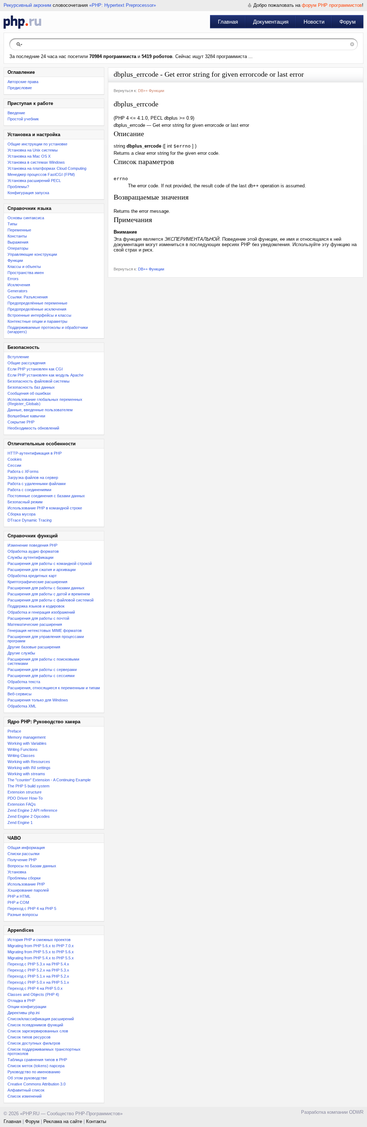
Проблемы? (18, 186)
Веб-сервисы (20, 694)
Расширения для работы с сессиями (41, 675)
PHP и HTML (19, 896)
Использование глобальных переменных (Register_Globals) (45, 401)
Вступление (18, 357)
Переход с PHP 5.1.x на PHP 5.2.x (38, 976)
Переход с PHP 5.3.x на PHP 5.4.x (38, 964)
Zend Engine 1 (20, 822)
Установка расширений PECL (34, 180)
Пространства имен (26, 272)
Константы (17, 236)
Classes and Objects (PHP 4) (33, 994)
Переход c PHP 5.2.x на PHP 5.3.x (38, 970)
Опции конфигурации (27, 1006)
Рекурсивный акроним (27, 5)
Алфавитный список (26, 1090)
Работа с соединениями (29, 490)
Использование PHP (26, 884)
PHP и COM (18, 902)
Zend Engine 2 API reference (32, 810)
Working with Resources (29, 761)
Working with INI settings (29, 768)
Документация (271, 22)
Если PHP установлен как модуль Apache (46, 375)
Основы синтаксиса (26, 218)
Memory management (27, 737)
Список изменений (25, 1096)
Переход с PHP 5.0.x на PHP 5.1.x (38, 982)
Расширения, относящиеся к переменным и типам (54, 688)
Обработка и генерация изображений (41, 612)
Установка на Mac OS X (29, 156)
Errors (13, 279)
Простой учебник (23, 119)
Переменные (19, 230)
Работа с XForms (23, 471)
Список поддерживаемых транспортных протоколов (44, 1051)
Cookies (15, 459)
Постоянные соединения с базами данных (46, 496)
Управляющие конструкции (32, 254)
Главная (228, 22)
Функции (15, 260)
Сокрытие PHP (21, 422)
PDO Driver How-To (25, 798)
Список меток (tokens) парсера (36, 1066)
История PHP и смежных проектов (39, 939)
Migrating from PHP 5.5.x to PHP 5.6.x (41, 952)
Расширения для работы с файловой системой (51, 600)
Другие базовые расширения (34, 647)
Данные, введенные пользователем (40, 410)
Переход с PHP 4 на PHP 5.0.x (35, 988)
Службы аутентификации (30, 557)
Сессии (14, 465)
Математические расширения (35, 624)
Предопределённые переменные (37, 303)
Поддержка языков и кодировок (36, 606)
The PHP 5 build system (28, 786)
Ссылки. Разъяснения (28, 297)
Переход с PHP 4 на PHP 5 (32, 908)
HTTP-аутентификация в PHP (35, 453)
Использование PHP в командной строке (45, 508)
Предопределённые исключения (37, 309)
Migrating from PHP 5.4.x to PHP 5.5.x (41, 958)
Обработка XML (22, 706)
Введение (16, 113)
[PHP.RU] (22, 22)
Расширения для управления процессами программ (46, 638)
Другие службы (21, 653)
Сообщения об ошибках (29, 393)
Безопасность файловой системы (39, 381)
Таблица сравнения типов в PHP (37, 1060)
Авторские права (23, 82)
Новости (314, 22)
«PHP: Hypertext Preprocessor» (122, 5)
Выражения (18, 242)
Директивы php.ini (23, 1013)
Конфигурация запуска (28, 193)
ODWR (356, 1112)
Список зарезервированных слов (38, 1031)
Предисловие (20, 88)
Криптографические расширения (37, 582)
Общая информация (26, 847)
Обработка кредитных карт (32, 576)
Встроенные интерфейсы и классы (39, 315)
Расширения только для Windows (38, 700)
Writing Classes (21, 755)
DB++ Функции (151, 90)
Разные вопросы (23, 914)
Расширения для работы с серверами (42, 669)
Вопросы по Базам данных (32, 866)
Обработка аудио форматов (33, 551)
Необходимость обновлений (33, 428)
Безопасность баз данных (31, 387)
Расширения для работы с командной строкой (50, 563)
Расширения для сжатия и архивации (42, 569)
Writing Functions (23, 749)
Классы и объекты (24, 266)
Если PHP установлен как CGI (35, 369)
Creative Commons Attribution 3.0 (37, 1084)
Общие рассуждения (27, 363)
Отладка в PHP (21, 1000)
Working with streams (26, 774)
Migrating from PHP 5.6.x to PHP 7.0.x (41, 946)
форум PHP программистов (332, 5)
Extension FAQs (22, 804)
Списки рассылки (23, 854)
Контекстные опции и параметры (37, 321)
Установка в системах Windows (36, 162)
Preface (14, 731)
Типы (12, 224)
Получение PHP (22, 860)
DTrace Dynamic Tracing (30, 520)
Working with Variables (27, 743)
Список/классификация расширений (41, 1019)
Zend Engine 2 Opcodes (29, 816)
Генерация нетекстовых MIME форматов (45, 630)
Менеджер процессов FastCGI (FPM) (41, 174)
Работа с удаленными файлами (37, 483)
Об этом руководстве (27, 1078)
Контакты (96, 1121)
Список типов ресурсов (29, 1037)
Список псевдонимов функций (35, 1025)
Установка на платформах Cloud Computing (47, 168)
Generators (18, 291)
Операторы (18, 248)
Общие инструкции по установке (37, 144)
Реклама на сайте (62, 1121)
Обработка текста (24, 682)
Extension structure (25, 792)
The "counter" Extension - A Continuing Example (49, 780)
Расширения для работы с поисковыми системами (43, 661)
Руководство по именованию (34, 1072)
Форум (347, 22)
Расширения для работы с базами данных (46, 588)
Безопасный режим (25, 502)
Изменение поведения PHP (32, 545)
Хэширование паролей (28, 890)
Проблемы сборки (24, 878)
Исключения (19, 285)
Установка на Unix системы (33, 150)
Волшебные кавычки (26, 416)
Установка (17, 872)
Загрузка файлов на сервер (33, 477)
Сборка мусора (21, 514)
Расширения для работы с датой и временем (49, 594)
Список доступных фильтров (34, 1043)
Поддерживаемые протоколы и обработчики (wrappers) (48, 329)
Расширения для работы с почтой (38, 618)
